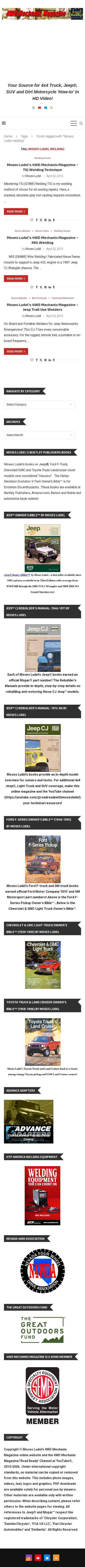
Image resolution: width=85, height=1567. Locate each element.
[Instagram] (33, 107)
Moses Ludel (33, 176)
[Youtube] (39, 107)
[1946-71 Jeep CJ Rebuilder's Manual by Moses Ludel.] (43, 627)
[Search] (81, 123)
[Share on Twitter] (41, 220)
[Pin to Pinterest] (45, 220)
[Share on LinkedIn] (50, 220)
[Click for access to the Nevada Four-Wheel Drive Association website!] (42, 1250)
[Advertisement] (42, 51)
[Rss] (51, 107)
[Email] (45, 107)
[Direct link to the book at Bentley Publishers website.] (42, 527)
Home (8, 136)
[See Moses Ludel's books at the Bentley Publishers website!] (43, 839)
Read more (15, 211)
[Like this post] (31, 220)
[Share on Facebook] (37, 220)
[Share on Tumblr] (54, 220)
